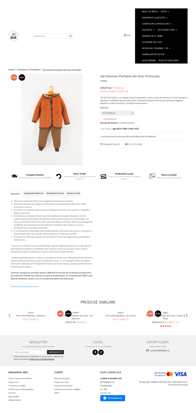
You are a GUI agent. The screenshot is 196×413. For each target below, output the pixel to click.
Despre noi (13, 382)
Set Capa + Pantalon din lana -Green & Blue (165, 317)
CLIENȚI (58, 372)
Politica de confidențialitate (20, 389)
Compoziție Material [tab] (33, 193)
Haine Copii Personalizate (20, 378)
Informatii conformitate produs (25, 286)
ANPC (57, 392)
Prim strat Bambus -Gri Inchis (121, 315)
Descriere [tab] (15, 193)
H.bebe (103, 80)
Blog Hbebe (13, 396)
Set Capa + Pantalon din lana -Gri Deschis (76, 317)
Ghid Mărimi (149, 60)
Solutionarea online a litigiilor (67, 389)
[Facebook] (95, 352)
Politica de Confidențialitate (42, 359)
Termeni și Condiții (16, 385)
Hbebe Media (14, 400)
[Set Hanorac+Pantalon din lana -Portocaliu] (52, 119)
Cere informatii (134, 144)
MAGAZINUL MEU (18, 372)
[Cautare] (70, 36)
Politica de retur (61, 382)
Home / (12, 69)
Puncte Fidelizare (168, 60)
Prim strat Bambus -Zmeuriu (30, 315)
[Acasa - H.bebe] (17, 36)
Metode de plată (61, 378)
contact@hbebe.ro (159, 350)
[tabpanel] (52, 119)
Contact (12, 392)
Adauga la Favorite (111, 144)
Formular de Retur (153, 54)
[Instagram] (101, 352)
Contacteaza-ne (115, 398)
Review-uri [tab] (73, 193)
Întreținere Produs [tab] (55, 193)
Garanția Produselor (63, 385)
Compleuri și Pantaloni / (29, 69)
